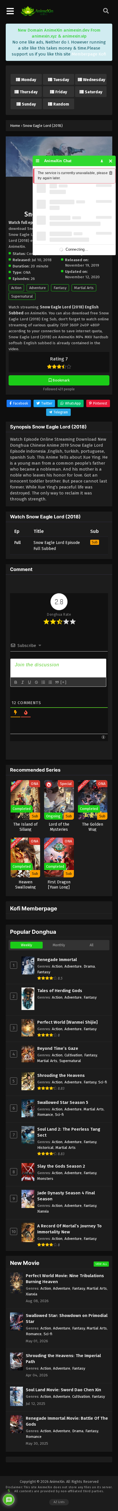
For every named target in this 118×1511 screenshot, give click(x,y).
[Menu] (38, 161)
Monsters (45, 1178)
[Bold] (15, 682)
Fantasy (60, 288)
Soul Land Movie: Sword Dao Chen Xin (63, 1389)
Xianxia (43, 1211)
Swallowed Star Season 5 (62, 1102)
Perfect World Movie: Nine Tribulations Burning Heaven (65, 1278)
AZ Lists (59, 1502)
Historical (45, 1147)
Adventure (37, 288)
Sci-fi (102, 1082)
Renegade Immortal (57, 959)
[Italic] (22, 682)
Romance (45, 1114)
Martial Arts (84, 288)
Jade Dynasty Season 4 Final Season (66, 1195)
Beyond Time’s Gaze (57, 1048)
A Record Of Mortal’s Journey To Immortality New (69, 1228)
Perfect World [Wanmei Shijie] (67, 1022)
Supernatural (22, 296)
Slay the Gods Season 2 (61, 1166)
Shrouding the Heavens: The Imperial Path (63, 1358)
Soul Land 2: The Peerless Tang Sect (68, 1132)
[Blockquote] (56, 682)
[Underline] (29, 682)
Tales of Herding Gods (59, 990)
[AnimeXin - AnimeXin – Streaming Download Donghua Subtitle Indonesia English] (37, 14)
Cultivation (73, 1055)
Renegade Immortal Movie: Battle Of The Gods (67, 1421)
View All (101, 1263)
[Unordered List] (49, 682)
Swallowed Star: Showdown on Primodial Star (66, 1318)
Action (16, 288)
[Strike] (36, 682)
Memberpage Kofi (89, 54)
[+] (63, 682)
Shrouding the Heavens (61, 1075)
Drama (89, 966)
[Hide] (111, 161)
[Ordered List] (43, 682)
